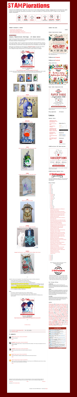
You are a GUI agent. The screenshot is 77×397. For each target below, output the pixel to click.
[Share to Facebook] (29, 330)
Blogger (46, 388)
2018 (50, 193)
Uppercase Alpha (30, 200)
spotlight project (52, 324)
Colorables (55, 308)
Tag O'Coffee (24, 122)
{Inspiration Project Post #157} (54, 250)
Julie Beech (51, 311)
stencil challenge (58, 325)
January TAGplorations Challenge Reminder (56, 227)
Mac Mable (13, 348)
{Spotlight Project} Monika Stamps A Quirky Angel (57, 234)
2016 (50, 256)
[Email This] (27, 330)
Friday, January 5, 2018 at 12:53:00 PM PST (20, 354)
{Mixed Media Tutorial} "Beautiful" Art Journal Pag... (57, 211)
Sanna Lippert (66, 314)
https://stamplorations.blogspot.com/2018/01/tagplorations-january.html (27, 70)
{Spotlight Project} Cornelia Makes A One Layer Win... (57, 233)
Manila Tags (24, 200)
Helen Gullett (57, 310)
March (51, 205)
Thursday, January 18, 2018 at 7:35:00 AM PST (21, 359)
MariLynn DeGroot (63, 311)
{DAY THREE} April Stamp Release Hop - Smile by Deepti (53, 139)
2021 (50, 189)
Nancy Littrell (64, 313)
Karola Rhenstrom (57, 311)
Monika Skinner (51, 313)
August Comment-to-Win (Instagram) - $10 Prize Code (17, 31)
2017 (50, 255)
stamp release (61, 324)
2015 (50, 257)
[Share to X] (28, 330)
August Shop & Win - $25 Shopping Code (16, 29)
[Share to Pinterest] (30, 330)
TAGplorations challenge (15, 331)
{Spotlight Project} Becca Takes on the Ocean (56, 226)
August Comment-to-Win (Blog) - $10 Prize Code (17, 30)
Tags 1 (26, 226)
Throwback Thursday (58, 317)
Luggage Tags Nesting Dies (23, 174)
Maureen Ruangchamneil (63, 312)
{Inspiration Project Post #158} (54, 237)
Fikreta (13, 336)
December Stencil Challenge (52, 332)
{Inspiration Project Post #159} (54, 228)
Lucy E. (13, 359)
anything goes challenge (63, 318)
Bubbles (34, 252)
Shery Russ (60, 315)
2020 (50, 190)
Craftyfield (60, 308)
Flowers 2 (26, 148)
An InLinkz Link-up (27, 324)
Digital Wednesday (63, 309)
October (51, 196)
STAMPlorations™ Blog (58, 345)
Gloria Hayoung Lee (51, 310)
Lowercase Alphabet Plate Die (27, 252)
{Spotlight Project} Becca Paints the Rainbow (56, 248)
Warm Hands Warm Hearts (32, 174)
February (51, 206)
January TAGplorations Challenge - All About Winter (57, 249)
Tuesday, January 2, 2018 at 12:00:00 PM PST (20, 336)
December (52, 194)
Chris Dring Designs (56, 307)
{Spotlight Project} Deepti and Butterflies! (56, 222)
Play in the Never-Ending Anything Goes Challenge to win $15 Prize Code (20, 32)
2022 (50, 188)
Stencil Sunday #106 (53, 218)
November (52, 195)
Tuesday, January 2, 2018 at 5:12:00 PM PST (21, 342)
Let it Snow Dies (29, 122)
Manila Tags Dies (21, 148)
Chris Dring (50, 307)
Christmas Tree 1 (22, 226)
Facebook (57, 60)
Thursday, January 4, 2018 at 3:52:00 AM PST (21, 348)
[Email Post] (25, 330)
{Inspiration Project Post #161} (54, 210)
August (51, 199)
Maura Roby (57, 312)
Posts (61, 125)
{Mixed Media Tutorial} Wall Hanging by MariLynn (57, 242)
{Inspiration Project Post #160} (54, 216)
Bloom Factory (38, 252)
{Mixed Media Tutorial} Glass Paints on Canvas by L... (57, 217)
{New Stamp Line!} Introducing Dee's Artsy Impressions (53, 133)
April (51, 204)
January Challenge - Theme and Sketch (56, 243)
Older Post (43, 381)
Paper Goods (59, 314)
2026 (50, 184)
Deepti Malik (56, 309)
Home (27, 381)
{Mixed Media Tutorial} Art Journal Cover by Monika (57, 232)
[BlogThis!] (27, 330)
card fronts (50, 319)
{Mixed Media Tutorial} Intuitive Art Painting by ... (57, 238)
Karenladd (13, 342)
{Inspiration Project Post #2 (52, 330)
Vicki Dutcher (57, 318)
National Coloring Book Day (52, 314)
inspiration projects (57, 320)
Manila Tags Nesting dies (31, 226)
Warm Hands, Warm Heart (32, 148)
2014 (50, 258)
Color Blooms (51, 308)
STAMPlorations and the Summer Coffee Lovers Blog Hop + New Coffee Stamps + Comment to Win (53, 129)
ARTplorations (51, 304)
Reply (12, 339)
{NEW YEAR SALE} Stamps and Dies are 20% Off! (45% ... (58, 239)
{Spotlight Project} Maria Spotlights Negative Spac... (57, 215)
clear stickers (63, 319)
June (51, 201)
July (51, 200)
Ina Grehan (61, 310)
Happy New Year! (52, 253)
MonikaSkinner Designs (59, 313)
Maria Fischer (51, 312)
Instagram (57, 57)
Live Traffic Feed (57, 328)
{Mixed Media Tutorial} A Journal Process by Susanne (57, 212)
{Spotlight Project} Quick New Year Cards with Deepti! (57, 244)
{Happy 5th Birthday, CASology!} (52, 126)
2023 (50, 187)
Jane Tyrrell (66, 310)
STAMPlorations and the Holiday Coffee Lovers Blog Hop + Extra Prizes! (53, 121)
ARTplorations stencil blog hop (60, 304)
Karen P (13, 354)
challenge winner (56, 319)
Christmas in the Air (63, 307)
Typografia (51, 318)
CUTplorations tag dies (31, 46)
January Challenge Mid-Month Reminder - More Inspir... (58, 221)
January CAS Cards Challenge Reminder (56, 223)
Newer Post (11, 381)
